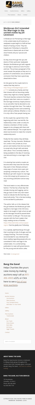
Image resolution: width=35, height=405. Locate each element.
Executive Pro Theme (19, 399)
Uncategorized (15, 254)
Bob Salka (9, 325)
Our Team (9, 321)
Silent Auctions (10, 300)
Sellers (7, 307)
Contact (7, 332)
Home (7, 293)
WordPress (19, 400)
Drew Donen (10, 323)
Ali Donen (9, 327)
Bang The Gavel (17, 4)
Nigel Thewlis (10, 329)
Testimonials (10, 316)
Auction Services (10, 296)
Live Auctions (10, 298)
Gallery (7, 311)
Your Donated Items (12, 302)
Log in (24, 400)
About (7, 319)
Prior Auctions (9, 314)
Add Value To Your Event (13, 304)
